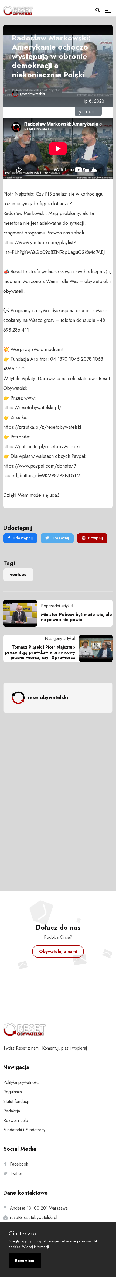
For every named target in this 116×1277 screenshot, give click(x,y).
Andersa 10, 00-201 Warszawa (39, 1208)
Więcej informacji (35, 1246)
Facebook (19, 1164)
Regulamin (12, 1092)
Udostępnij (23, 538)
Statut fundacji (16, 1101)
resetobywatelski (32, 94)
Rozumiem (24, 1260)
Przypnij (95, 538)
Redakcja (11, 1111)
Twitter (16, 1173)
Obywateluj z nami (58, 951)
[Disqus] (58, 800)
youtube (18, 574)
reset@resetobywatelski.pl (33, 1217)
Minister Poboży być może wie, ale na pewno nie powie (76, 617)
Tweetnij (60, 538)
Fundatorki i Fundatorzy (24, 1130)
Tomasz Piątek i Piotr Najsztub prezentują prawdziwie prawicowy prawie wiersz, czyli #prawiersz (40, 652)
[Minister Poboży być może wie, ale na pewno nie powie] (22, 613)
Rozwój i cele (15, 1120)
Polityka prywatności (21, 1082)
